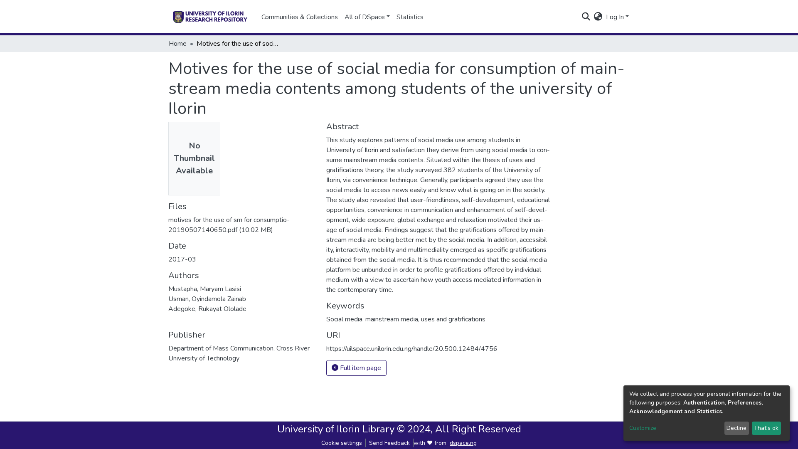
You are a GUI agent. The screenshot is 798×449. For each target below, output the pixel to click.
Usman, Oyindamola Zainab (207, 298)
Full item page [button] (359, 368)
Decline (736, 428)
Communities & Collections (299, 17)
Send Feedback (389, 443)
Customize (642, 428)
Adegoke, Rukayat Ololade (207, 308)
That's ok (766, 428)
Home (178, 43)
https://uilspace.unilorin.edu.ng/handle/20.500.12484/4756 (412, 348)
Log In (615, 17)
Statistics (410, 17)
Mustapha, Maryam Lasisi (204, 289)
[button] (598, 17)
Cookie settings (341, 443)
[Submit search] (586, 17)
